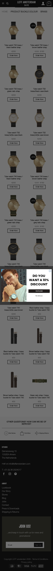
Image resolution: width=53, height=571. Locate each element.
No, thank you (39, 295)
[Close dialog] (50, 271)
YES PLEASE (39, 291)
